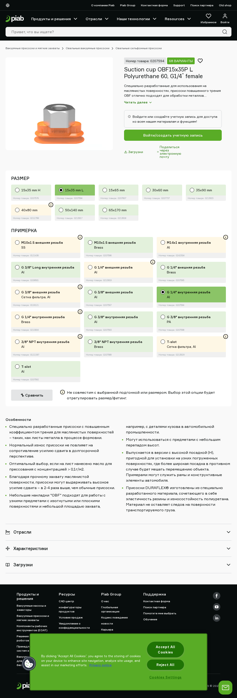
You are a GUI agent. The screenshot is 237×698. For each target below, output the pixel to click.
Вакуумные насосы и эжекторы (31, 608)
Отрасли (94, 18)
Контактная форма (154, 5)
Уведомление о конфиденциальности (74, 625)
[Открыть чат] (225, 688)
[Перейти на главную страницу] (15, 19)
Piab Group (127, 5)
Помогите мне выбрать (159, 613)
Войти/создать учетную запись (173, 135)
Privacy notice (100, 665)
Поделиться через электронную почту (170, 152)
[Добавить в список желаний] (200, 60)
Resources (174, 18)
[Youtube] (216, 607)
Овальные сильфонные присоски (138, 48)
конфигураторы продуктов (70, 609)
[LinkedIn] (216, 618)
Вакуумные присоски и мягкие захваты (33, 48)
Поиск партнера (201, 5)
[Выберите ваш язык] (9, 5)
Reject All (165, 665)
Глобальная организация (110, 609)
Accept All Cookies (165, 649)
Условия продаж (71, 617)
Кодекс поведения (114, 617)
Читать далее (136, 102)
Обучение (150, 619)
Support (179, 5)
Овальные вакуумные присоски (87, 48)
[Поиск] (225, 31)
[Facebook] (216, 595)
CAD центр (66, 601)
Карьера (107, 629)
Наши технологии (133, 18)
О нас (105, 601)
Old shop (225, 5)
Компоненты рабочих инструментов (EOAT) (32, 628)
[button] (29, 663)
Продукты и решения (51, 18)
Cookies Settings (165, 677)
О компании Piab (103, 5)
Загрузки (135, 152)
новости (107, 623)
